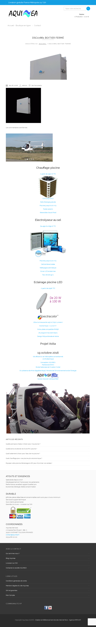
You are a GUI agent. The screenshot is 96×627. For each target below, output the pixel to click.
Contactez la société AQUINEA (16, 568)
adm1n (24, 85)
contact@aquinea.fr (12, 535)
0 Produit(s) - (81, 15)
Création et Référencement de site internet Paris (51, 620)
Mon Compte (10, 595)
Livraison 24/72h (12, 563)
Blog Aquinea (10, 558)
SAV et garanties (11, 590)
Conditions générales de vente (16, 581)
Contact (37, 25)
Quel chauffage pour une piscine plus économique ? (24, 458)
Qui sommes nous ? (12, 553)
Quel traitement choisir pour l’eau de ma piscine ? (23, 453)
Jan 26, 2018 (13, 85)
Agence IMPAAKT (75, 620)
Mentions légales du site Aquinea (17, 586)
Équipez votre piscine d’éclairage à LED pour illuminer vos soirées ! (29, 463)
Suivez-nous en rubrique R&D (48, 379)
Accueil (42, 44)
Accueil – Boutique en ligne (19, 25)
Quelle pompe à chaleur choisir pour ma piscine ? (23, 444)
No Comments (37, 85)
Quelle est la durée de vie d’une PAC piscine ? (21, 449)
